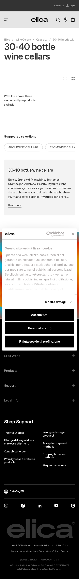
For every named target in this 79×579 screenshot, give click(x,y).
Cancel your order (15, 451)
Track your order (14, 433)
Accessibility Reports (43, 545)
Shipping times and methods (54, 456)
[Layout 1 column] (65, 78)
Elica (7, 39)
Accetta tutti (39, 315)
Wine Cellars (23, 39)
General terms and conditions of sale (27, 551)
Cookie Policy (52, 551)
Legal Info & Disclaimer (21, 545)
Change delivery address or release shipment (19, 442)
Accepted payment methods (55, 445)
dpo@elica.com (55, 569)
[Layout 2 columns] (73, 78)
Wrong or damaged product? (54, 434)
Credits (64, 551)
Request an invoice (54, 465)
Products (10, 370)
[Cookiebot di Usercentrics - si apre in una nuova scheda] (48, 234)
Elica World (12, 355)
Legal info (11, 400)
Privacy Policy (62, 545)
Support (10, 385)
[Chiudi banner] (73, 234)
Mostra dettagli (56, 301)
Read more (14, 205)
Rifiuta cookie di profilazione (39, 341)
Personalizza (37, 328)
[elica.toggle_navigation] (6, 20)
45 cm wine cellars (23, 147)
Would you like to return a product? (19, 460)
